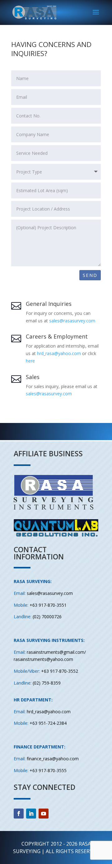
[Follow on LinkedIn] (31, 814)
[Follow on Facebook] (19, 814)
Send (90, 275)
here (30, 361)
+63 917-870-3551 (48, 605)
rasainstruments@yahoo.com (43, 659)
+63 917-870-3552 (59, 671)
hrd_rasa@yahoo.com (59, 353)
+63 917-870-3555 (48, 770)
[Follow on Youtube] (44, 814)
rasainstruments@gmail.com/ (56, 652)
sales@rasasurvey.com (72, 321)
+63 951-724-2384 (48, 723)
